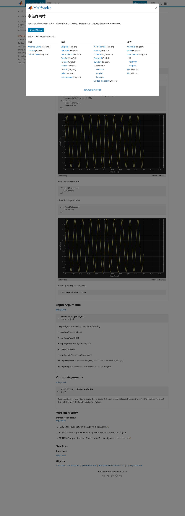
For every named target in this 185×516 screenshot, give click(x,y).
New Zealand (133, 54)
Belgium (64, 46)
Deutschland (66, 54)
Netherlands (99, 46)
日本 (129, 69)
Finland (64, 62)
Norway (97, 50)
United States (34, 54)
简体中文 (133, 62)
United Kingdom (101, 81)
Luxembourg (66, 77)
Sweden (97, 62)
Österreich (99, 54)
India (129, 50)
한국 (129, 73)
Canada (31, 50)
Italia (63, 73)
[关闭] (156, 8)
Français (100, 77)
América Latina (34, 46)
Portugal (98, 58)
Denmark (65, 50)
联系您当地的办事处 (92, 89)
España (64, 58)
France (64, 65)
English (99, 73)
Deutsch (100, 69)
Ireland (64, 69)
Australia (131, 46)
